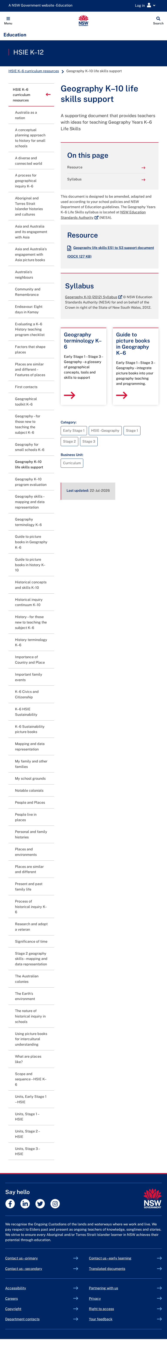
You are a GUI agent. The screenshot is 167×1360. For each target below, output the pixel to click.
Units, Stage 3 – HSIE (27, 1151)
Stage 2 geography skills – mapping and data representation (31, 958)
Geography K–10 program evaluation (31, 482)
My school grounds (30, 778)
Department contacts (22, 1319)
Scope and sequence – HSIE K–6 (31, 1079)
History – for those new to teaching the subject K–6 (31, 622)
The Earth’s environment (25, 996)
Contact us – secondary (23, 1269)
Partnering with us (103, 1288)
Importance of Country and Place (30, 660)
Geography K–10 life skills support (29, 464)
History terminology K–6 (31, 642)
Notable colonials (29, 790)
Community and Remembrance (27, 292)
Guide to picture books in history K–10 (30, 564)
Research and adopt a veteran (31, 927)
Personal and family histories (31, 834)
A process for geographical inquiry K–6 (26, 180)
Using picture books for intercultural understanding (31, 1039)
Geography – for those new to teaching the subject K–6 (27, 424)
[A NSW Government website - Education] (41, 5)
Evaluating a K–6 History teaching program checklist (30, 329)
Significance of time (31, 941)
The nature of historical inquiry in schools (30, 1016)
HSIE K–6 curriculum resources (33, 71)
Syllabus (74, 179)
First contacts (26, 387)
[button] (8, 20)
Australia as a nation (26, 115)
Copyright (13, 1309)
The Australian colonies (26, 979)
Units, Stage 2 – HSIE (27, 1134)
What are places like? (28, 1059)
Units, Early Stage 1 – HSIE (31, 1099)
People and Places (30, 802)
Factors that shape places (30, 349)
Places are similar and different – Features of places (30, 369)
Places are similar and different (29, 869)
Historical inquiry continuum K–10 (29, 602)
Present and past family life (28, 886)
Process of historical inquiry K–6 (31, 906)
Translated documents (107, 1269)
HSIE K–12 (28, 52)
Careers (11, 1299)
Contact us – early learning (110, 1258)
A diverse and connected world (28, 161)
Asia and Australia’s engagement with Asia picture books (31, 254)
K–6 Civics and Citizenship (27, 694)
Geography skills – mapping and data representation (30, 501)
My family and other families (31, 764)
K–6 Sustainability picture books (30, 729)
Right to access (101, 1309)
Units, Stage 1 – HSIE (27, 1117)
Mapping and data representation (30, 746)
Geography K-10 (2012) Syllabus (93, 297)
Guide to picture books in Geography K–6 (31, 542)
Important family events (28, 677)
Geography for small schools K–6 (29, 447)
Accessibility (15, 1288)
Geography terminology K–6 (28, 522)
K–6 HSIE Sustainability (26, 712)
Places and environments (26, 852)
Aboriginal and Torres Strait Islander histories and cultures (29, 206)
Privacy (95, 1299)
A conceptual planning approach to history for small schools (30, 138)
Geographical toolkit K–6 (26, 401)
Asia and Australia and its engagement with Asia (31, 231)
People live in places (26, 817)
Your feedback (100, 1319)
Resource (74, 167)
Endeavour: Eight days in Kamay (28, 309)
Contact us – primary (21, 1258)
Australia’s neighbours (24, 274)
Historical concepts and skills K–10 (31, 585)
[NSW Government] (152, 1198)
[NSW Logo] (83, 20)
